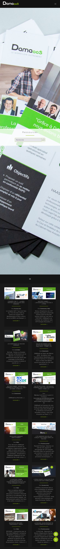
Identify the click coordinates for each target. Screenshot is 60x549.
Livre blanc (17, 349)
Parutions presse (45, 443)
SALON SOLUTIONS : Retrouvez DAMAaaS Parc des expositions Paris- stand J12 (44, 388)
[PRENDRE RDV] (56, 534)
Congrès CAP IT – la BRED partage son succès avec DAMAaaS (16, 303)
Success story (17, 308)
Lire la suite (15, 320)
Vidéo (48, 308)
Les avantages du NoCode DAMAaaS (16, 344)
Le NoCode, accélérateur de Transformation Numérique (44, 523)
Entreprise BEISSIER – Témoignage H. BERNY (16, 523)
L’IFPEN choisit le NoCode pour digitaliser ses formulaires (44, 480)
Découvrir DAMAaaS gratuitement (16, 437)
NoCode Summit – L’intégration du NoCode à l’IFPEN (44, 303)
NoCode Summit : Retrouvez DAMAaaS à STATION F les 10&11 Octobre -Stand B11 (16, 388)
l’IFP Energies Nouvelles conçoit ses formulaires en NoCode (43, 438)
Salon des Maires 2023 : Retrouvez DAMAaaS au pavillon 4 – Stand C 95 (44, 345)
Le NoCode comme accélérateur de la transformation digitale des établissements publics (16, 481)
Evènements (43, 308)
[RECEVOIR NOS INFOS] (56, 539)
